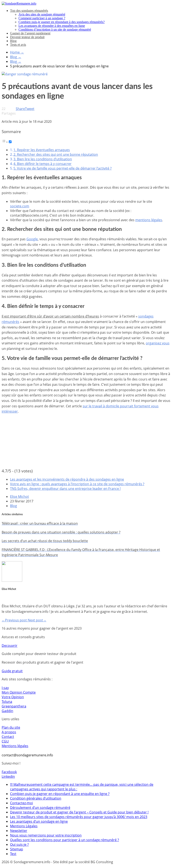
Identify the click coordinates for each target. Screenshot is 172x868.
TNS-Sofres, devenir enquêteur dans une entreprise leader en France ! (65, 488)
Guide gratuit (12, 671)
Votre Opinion (13, 697)
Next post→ (37, 620)
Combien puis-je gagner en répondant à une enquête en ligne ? (59, 793)
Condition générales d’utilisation (35, 798)
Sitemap (16, 849)
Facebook (9, 772)
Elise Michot (19, 496)
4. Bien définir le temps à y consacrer (42, 163)
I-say (5, 687)
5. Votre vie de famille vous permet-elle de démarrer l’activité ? (62, 168)
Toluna (7, 701)
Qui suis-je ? (19, 844)
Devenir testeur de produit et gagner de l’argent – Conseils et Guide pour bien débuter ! (79, 812)
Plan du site (11, 727)
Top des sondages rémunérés (29, 10)
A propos (9, 732)
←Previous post (15, 620)
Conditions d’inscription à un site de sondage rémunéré (54, 29)
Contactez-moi (21, 803)
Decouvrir (9, 645)
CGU (5, 741)
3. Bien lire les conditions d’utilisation (42, 159)
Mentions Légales (24, 826)
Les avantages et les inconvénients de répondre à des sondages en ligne (67, 479)
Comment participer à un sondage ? (41, 18)
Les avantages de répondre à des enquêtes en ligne (51, 25)
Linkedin (8, 776)
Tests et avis (18, 44)
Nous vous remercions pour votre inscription (46, 835)
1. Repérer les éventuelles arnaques (41, 150)
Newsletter (18, 830)
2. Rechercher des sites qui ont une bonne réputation (55, 154)
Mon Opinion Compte (19, 692)
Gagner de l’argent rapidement (30, 33)
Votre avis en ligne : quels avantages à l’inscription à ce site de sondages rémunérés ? (77, 484)
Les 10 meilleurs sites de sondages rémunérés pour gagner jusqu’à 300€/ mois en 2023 (78, 816)
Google (32, 239)
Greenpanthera (14, 706)
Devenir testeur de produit (27, 37)
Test (13, 853)
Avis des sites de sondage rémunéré (41, 14)
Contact (8, 736)
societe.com (19, 206)
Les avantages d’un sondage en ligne (39, 821)
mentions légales (148, 220)
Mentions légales (15, 746)
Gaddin (7, 711)
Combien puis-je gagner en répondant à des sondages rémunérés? (61, 22)
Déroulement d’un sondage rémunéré (40, 807)
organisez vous (157, 343)
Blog (13, 41)
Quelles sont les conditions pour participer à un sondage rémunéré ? (64, 840)
